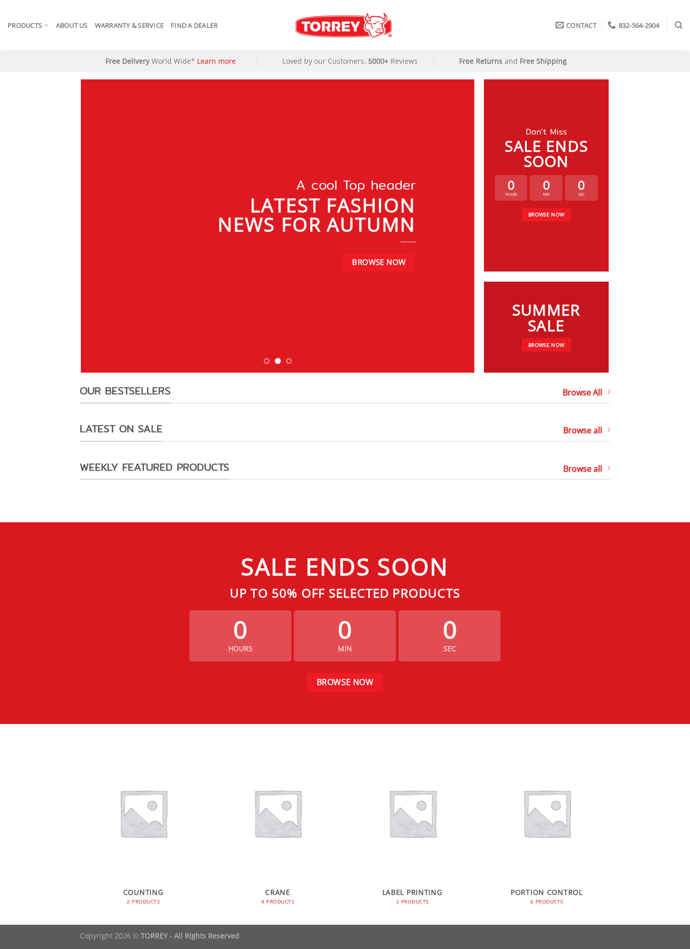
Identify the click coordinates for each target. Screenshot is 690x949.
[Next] (454, 226)
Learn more (216, 61)
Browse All (582, 392)
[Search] (678, 25)
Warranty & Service (129, 25)
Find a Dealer (194, 25)
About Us (72, 25)
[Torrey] (345, 25)
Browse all (582, 430)
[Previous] (101, 226)
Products (25, 25)
